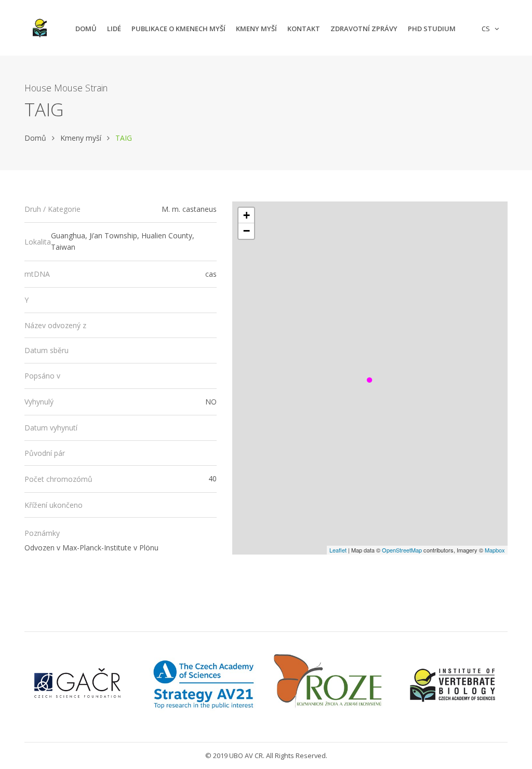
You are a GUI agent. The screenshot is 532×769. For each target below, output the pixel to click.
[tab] (120, 209)
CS (487, 28)
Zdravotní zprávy (363, 28)
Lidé (114, 28)
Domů (86, 28)
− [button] (246, 230)
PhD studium (432, 28)
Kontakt (303, 28)
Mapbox (495, 550)
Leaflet (338, 550)
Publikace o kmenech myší (178, 28)
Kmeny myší (256, 28)
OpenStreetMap (402, 550)
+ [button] (246, 215)
